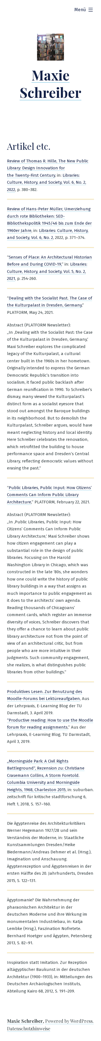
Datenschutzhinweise (28, 1028)
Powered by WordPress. (69, 1021)
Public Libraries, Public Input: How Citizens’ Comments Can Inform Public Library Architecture (49, 495)
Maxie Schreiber (50, 83)
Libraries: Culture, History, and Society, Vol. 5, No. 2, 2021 (47, 271)
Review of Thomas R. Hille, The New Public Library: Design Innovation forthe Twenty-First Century (47, 168)
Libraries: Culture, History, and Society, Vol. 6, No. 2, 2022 (46, 182)
